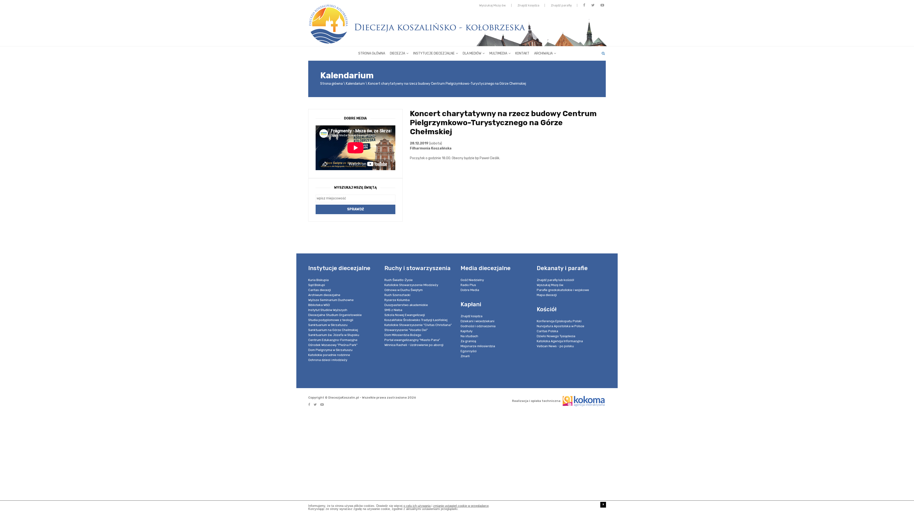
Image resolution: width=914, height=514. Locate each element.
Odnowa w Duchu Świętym (403, 290)
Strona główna (371, 53)
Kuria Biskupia (318, 280)
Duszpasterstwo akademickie (406, 305)
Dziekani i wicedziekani (477, 321)
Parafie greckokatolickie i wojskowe (563, 290)
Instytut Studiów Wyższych (327, 310)
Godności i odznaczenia (478, 326)
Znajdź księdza (528, 5)
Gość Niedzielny (472, 280)
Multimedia (498, 53)
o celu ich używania (417, 506)
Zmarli (465, 356)
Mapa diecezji (547, 295)
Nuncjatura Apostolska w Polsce (560, 326)
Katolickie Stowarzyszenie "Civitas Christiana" (418, 325)
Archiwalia (543, 53)
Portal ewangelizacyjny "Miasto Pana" (412, 340)
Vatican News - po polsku (555, 346)
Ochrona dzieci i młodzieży (327, 360)
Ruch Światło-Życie (398, 280)
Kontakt (522, 53)
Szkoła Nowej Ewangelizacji (404, 315)
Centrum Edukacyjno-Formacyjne (333, 340)
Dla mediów (472, 53)
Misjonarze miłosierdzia (478, 346)
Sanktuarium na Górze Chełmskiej (333, 330)
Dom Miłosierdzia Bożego (402, 335)
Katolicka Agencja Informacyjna (560, 341)
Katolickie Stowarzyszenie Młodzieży (411, 285)
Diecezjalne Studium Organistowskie (335, 315)
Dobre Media (470, 290)
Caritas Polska (547, 331)
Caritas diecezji (319, 290)
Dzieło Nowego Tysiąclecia (556, 336)
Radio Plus (468, 285)
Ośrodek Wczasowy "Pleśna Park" (333, 345)
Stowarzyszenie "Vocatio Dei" (406, 330)
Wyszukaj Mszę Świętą (355, 188)
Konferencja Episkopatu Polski (559, 321)
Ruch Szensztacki (397, 295)
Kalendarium (355, 84)
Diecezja (397, 53)
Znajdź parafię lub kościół (555, 280)
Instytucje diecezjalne (434, 53)
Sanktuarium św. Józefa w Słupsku (333, 335)
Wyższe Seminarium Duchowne (331, 300)
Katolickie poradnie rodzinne (329, 355)
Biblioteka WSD (319, 305)
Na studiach (469, 336)
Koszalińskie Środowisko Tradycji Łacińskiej (415, 320)
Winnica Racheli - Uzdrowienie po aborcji (413, 345)
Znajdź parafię (561, 5)
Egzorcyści (469, 351)
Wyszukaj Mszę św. (492, 5)
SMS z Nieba (393, 310)
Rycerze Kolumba (397, 300)
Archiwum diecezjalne (324, 295)
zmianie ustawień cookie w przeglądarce (461, 506)
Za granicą (468, 341)
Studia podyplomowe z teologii (330, 320)
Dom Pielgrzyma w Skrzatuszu (330, 350)
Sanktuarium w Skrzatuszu (328, 325)
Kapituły (466, 331)
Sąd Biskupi (316, 285)
